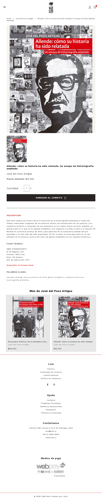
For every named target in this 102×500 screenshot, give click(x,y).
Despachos (51, 410)
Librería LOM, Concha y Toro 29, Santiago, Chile (51, 428)
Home (9, 19)
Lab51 (65, 496)
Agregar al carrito (49, 197)
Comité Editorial (51, 375)
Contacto (51, 400)
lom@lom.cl (51, 431)
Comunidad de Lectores (51, 372)
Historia (51, 369)
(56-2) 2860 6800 (51, 434)
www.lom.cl (51, 438)
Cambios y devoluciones (51, 406)
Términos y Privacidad (51, 413)
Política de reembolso (51, 378)
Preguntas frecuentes (51, 403)
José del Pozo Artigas (24, 19)
